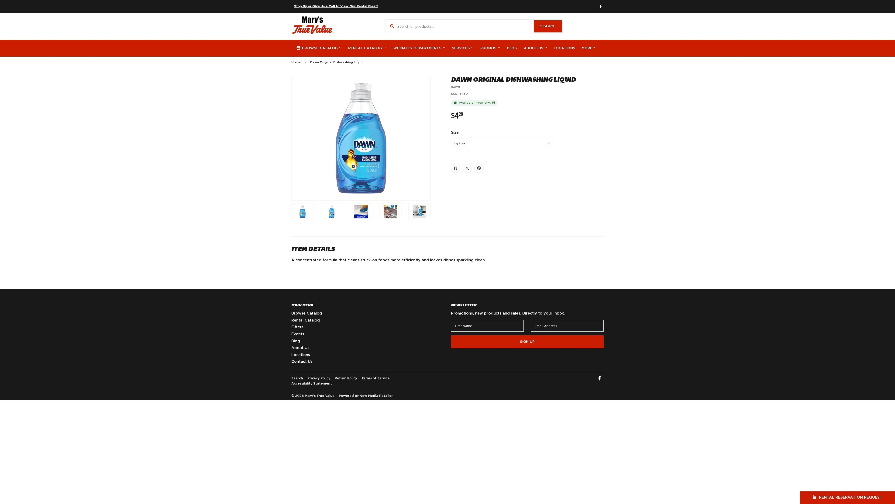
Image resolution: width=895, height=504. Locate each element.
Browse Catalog (320, 48)
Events (297, 334)
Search (551, 26)
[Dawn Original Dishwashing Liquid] (302, 211)
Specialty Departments (417, 48)
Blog (512, 48)
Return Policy (346, 378)
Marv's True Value (319, 396)
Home (296, 62)
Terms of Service (375, 378)
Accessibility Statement (311, 383)
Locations (564, 48)
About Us (534, 48)
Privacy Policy (318, 378)
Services (461, 48)
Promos (489, 48)
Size (455, 132)
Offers (297, 327)
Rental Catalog (365, 48)
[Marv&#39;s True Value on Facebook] (599, 379)
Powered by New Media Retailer (366, 396)
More (587, 48)
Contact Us (302, 362)
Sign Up (527, 341)
